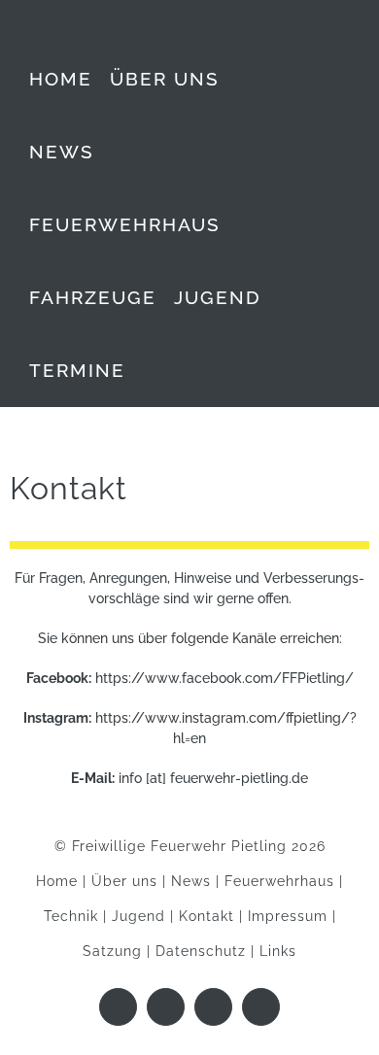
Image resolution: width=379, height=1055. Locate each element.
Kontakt (206, 916)
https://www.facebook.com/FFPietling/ (224, 678)
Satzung (112, 951)
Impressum (287, 916)
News (191, 881)
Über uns (124, 881)
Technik (71, 916)
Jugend (138, 916)
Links (277, 951)
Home (57, 881)
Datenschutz (200, 951)
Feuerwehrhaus (279, 881)
